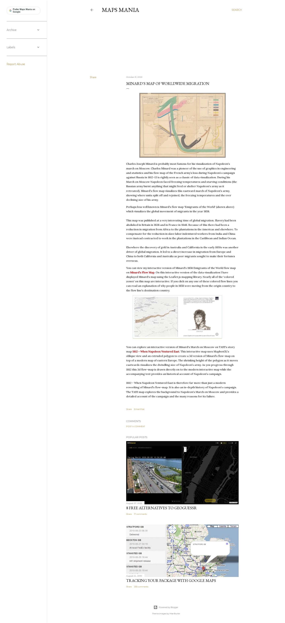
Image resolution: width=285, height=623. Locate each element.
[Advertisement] (166, 44)
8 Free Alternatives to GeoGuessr (161, 507)
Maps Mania (120, 10)
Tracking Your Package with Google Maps (171, 580)
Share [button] (93, 77)
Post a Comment (135, 426)
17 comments (140, 514)
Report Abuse (16, 64)
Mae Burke (175, 613)
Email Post (139, 409)
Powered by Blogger (168, 607)
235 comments (141, 586)
